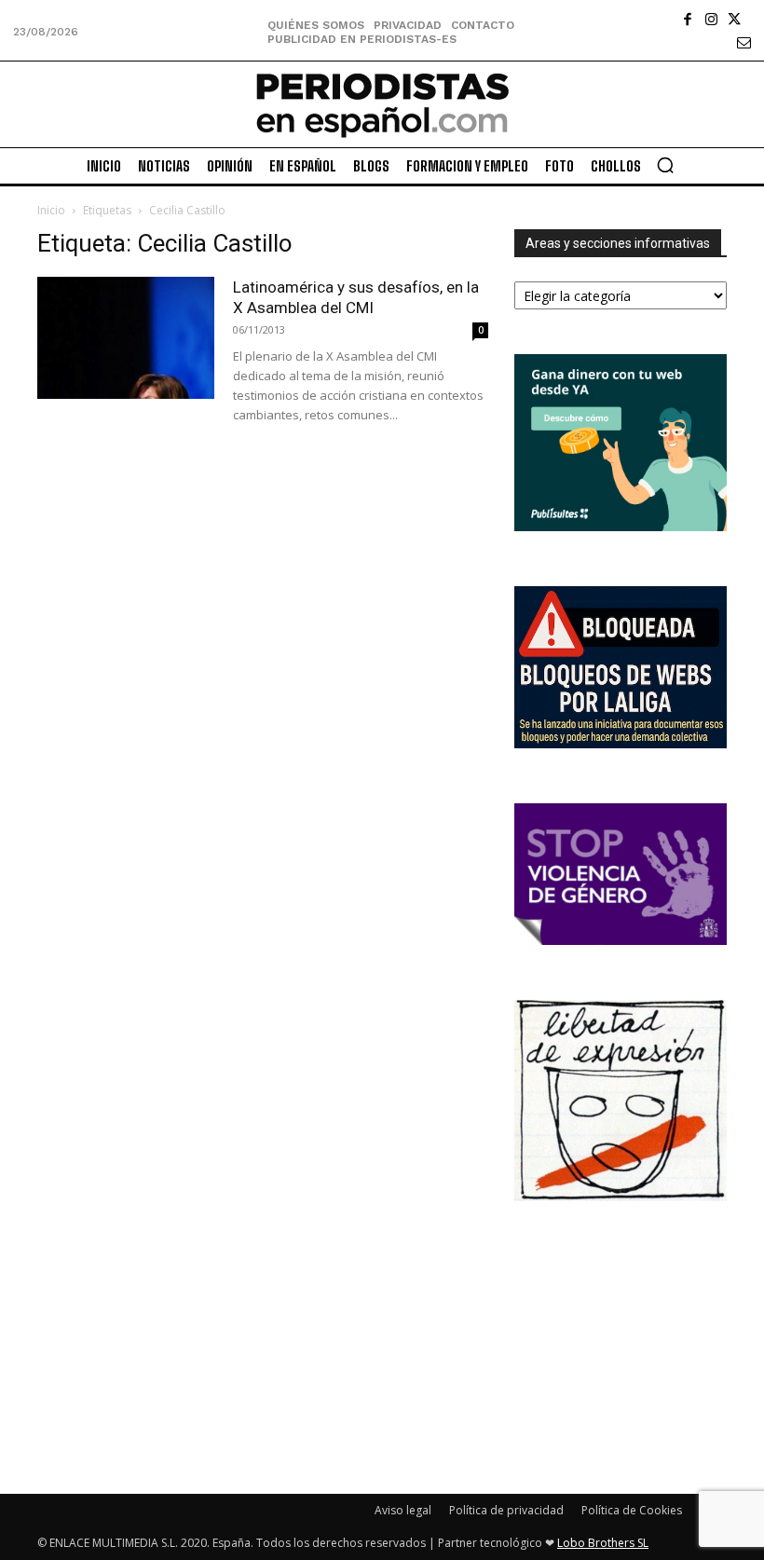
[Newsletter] (744, 42)
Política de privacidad (506, 1510)
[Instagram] (711, 19)
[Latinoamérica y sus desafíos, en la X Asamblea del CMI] (125, 338)
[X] (735, 19)
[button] (665, 165)
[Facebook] (688, 19)
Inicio (51, 210)
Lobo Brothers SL (602, 1543)
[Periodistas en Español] (382, 104)
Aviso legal (403, 1510)
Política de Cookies (631, 1510)
